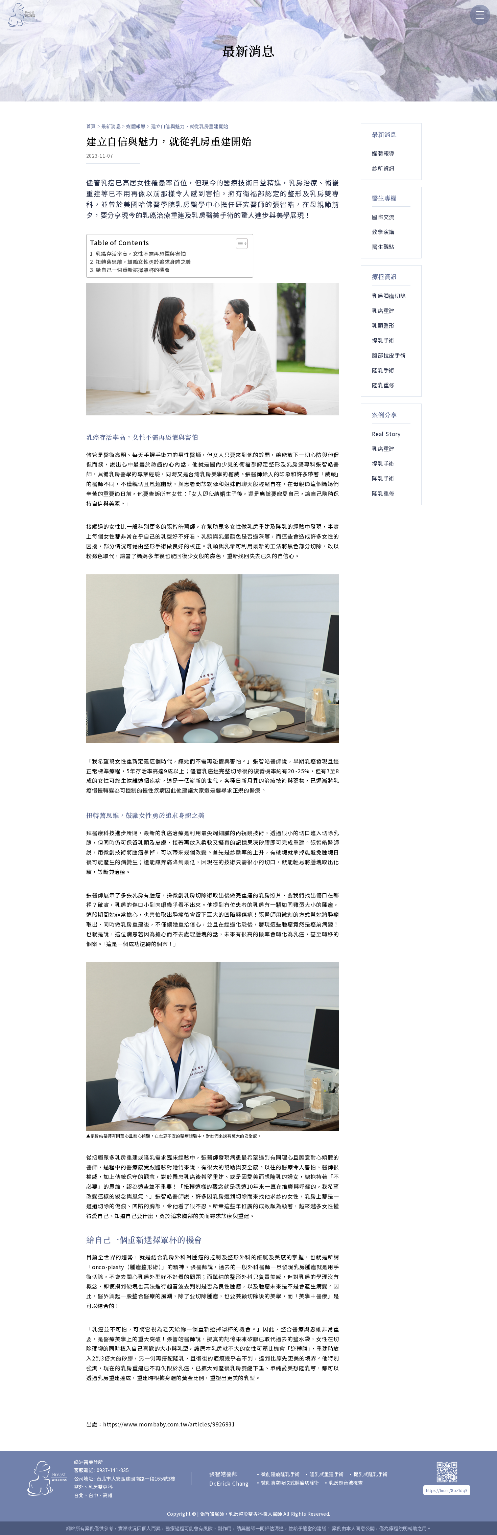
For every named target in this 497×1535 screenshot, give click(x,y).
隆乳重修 (383, 385)
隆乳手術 (383, 370)
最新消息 (111, 126)
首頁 (91, 126)
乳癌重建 (383, 310)
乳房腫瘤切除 (389, 296)
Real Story (386, 434)
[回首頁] (22, 15)
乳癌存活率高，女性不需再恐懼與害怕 (141, 253)
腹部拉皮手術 (389, 355)
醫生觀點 (383, 247)
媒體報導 (135, 126)
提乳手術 (383, 340)
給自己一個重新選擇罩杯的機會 (133, 269)
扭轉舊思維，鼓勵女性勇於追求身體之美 (143, 261)
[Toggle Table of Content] (238, 243)
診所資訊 (383, 168)
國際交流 (383, 217)
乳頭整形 (383, 325)
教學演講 (383, 232)
